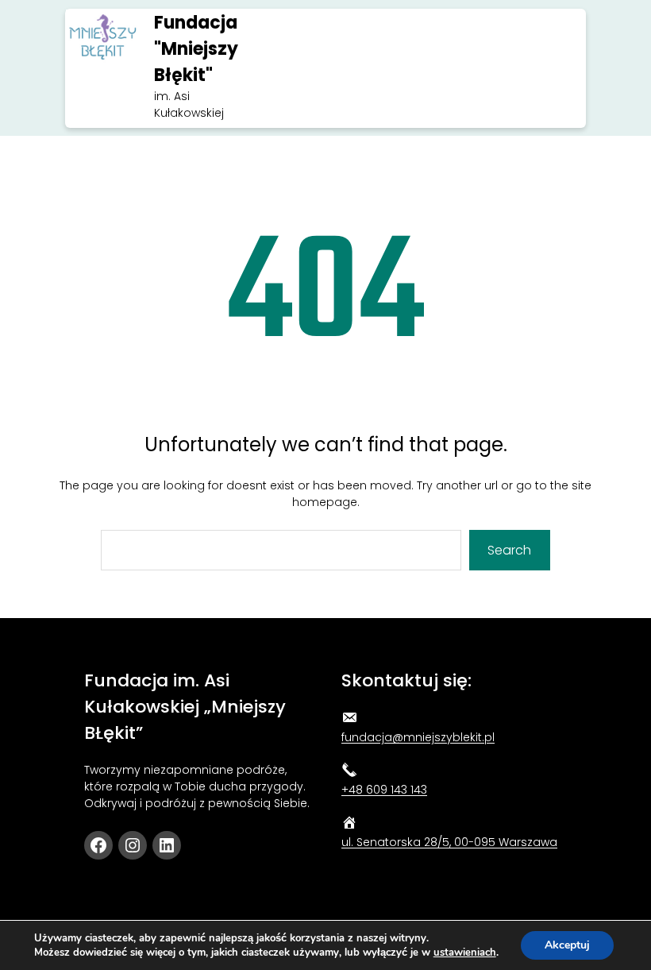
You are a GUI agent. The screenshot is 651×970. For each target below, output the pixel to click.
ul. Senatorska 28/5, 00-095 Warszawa (449, 842)
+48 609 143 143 (384, 790)
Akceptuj (567, 945)
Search (509, 550)
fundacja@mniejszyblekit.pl (418, 737)
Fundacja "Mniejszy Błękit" (196, 48)
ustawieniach (464, 952)
